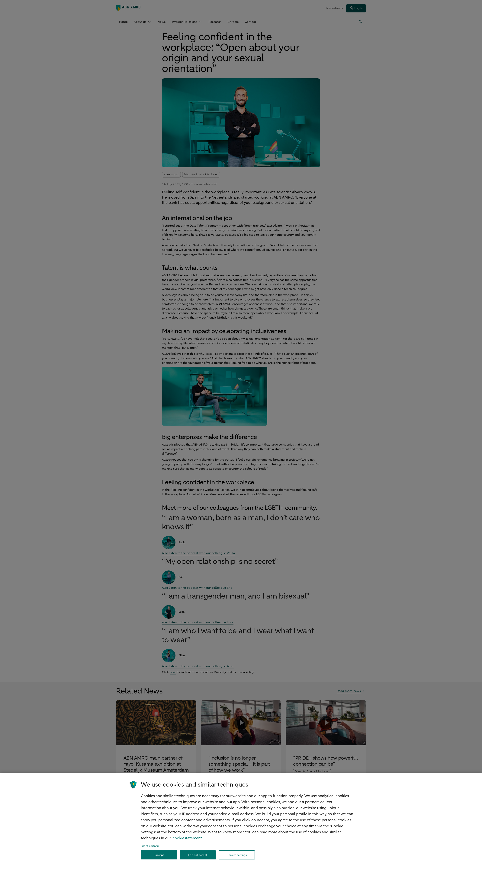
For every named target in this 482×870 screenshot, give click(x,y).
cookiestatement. (188, 838)
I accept (159, 855)
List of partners (150, 846)
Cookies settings (236, 855)
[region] (241, 821)
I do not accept (197, 855)
